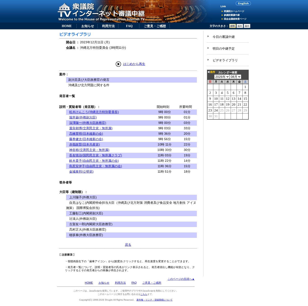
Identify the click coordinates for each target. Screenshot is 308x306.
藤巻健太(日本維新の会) (86, 139)
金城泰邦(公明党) (81, 171)
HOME (67, 26)
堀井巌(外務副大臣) (83, 117)
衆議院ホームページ (234, 11)
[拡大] (240, 27)
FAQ (129, 26)
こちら (143, 294)
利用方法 (108, 26)
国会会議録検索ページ (235, 19)
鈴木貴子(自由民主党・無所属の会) (94, 160)
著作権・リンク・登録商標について (154, 300)
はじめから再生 (134, 64)
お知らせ (87, 26)
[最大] (247, 27)
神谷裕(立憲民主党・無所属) (89, 150)
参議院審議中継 (232, 15)
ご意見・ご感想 (155, 26)
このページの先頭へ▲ (181, 278)
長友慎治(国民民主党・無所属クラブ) (95, 155)
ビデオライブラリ (225, 60)
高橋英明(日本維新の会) (86, 133)
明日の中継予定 (224, 48)
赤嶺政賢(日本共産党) (84, 144)
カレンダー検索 (227, 72)
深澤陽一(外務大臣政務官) (87, 123)
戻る (128, 244)
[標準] (232, 27)
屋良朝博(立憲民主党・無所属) (91, 128)
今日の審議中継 (224, 37)
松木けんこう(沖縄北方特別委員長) (94, 112)
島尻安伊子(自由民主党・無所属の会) (95, 166)
